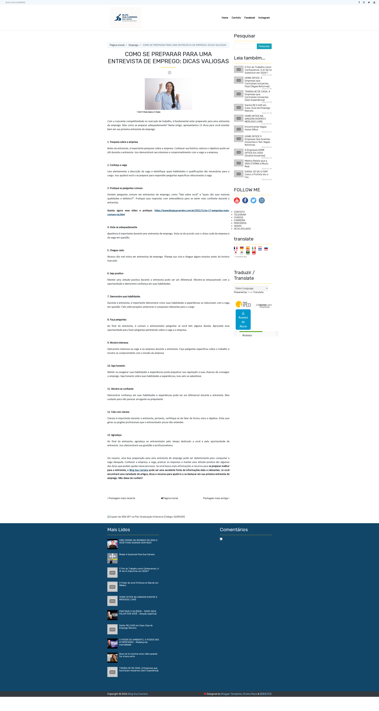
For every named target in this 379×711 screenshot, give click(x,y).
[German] (242, 248)
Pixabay (158, 112)
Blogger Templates (231, 693)
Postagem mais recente (122, 498)
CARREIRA (239, 220)
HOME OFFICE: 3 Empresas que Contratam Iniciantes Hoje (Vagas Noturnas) (257, 82)
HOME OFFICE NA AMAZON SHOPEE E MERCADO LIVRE (255, 119)
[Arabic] (249, 252)
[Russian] (267, 248)
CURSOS (238, 217)
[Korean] (242, 252)
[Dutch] (261, 248)
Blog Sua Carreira (138, 470)
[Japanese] (236, 252)
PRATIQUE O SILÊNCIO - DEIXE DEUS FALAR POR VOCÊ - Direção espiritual (137, 612)
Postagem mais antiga (215, 498)
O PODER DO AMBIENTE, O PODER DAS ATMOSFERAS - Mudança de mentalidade (139, 642)
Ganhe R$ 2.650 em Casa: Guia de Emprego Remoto (257, 108)
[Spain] (249, 248)
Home (225, 17)
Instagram (264, 17)
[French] (236, 248)
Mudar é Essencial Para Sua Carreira (137, 554)
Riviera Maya (250, 693)
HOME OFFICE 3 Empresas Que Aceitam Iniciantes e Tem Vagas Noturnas (257, 140)
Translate (258, 292)
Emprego (133, 45)
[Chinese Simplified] (255, 252)
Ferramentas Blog (241, 257)
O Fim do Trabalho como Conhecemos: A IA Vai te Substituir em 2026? (258, 70)
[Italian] (255, 248)
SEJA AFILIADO (242, 228)
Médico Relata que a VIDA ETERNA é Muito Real (256, 163)
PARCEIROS (240, 223)
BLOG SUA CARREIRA (15, 2)
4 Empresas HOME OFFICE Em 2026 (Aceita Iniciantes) (255, 153)
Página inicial (117, 45)
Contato (236, 17)
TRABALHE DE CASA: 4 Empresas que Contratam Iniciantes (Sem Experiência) (257, 95)
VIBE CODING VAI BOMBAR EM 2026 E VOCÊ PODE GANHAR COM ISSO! (138, 541)
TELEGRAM (240, 214)
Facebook (249, 17)
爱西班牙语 (266, 693)
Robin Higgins (148, 112)
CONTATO (239, 211)
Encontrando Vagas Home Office (255, 128)
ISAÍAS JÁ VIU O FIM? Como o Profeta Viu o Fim (256, 174)
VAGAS (238, 226)
